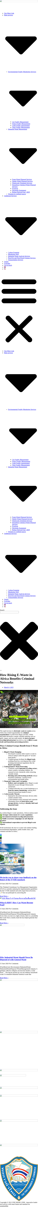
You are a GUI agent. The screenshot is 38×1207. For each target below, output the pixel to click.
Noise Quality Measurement (21, 124)
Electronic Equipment (19, 190)
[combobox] (9, 612)
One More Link (9, 13)
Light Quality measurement (21, 125)
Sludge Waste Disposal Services (22, 181)
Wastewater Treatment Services (22, 183)
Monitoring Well (13, 254)
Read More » (4, 896)
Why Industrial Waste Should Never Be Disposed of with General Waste (16, 958)
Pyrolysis (15, 188)
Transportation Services (15, 260)
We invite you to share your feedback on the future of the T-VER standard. (18, 878)
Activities (7, 263)
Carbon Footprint (13, 252)
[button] (19, 310)
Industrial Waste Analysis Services (19, 256)
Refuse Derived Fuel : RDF (21, 192)
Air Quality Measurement (20, 122)
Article (6, 261)
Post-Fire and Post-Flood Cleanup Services (22, 258)
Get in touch (8, 265)
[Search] (1, 670)
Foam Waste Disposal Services (22, 179)
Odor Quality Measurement (21, 127)
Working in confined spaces (17, 194)
